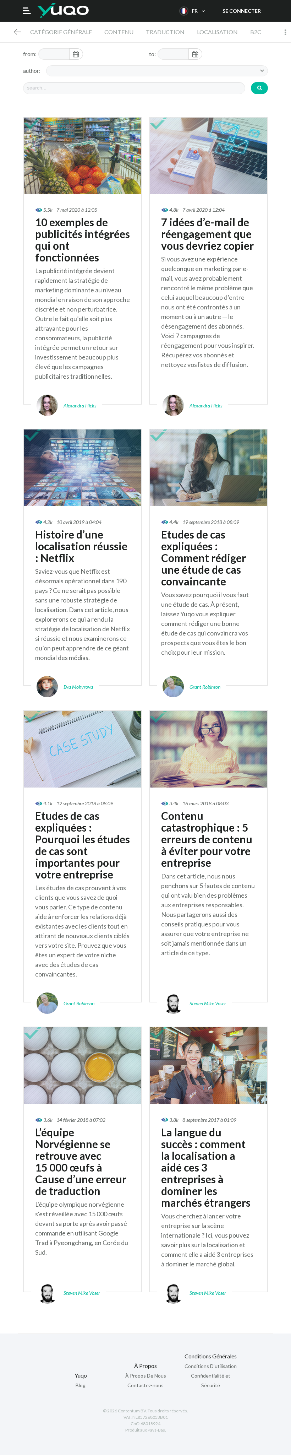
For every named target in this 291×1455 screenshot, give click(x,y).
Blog (17, 32)
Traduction (165, 31)
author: (31, 70)
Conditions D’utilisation (211, 1366)
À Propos (145, 1365)
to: (152, 53)
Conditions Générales (211, 1356)
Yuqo (63, 10)
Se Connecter (242, 11)
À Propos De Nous (145, 1376)
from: (30, 53)
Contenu (118, 31)
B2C (255, 31)
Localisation (217, 31)
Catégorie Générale (61, 31)
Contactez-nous (145, 1385)
